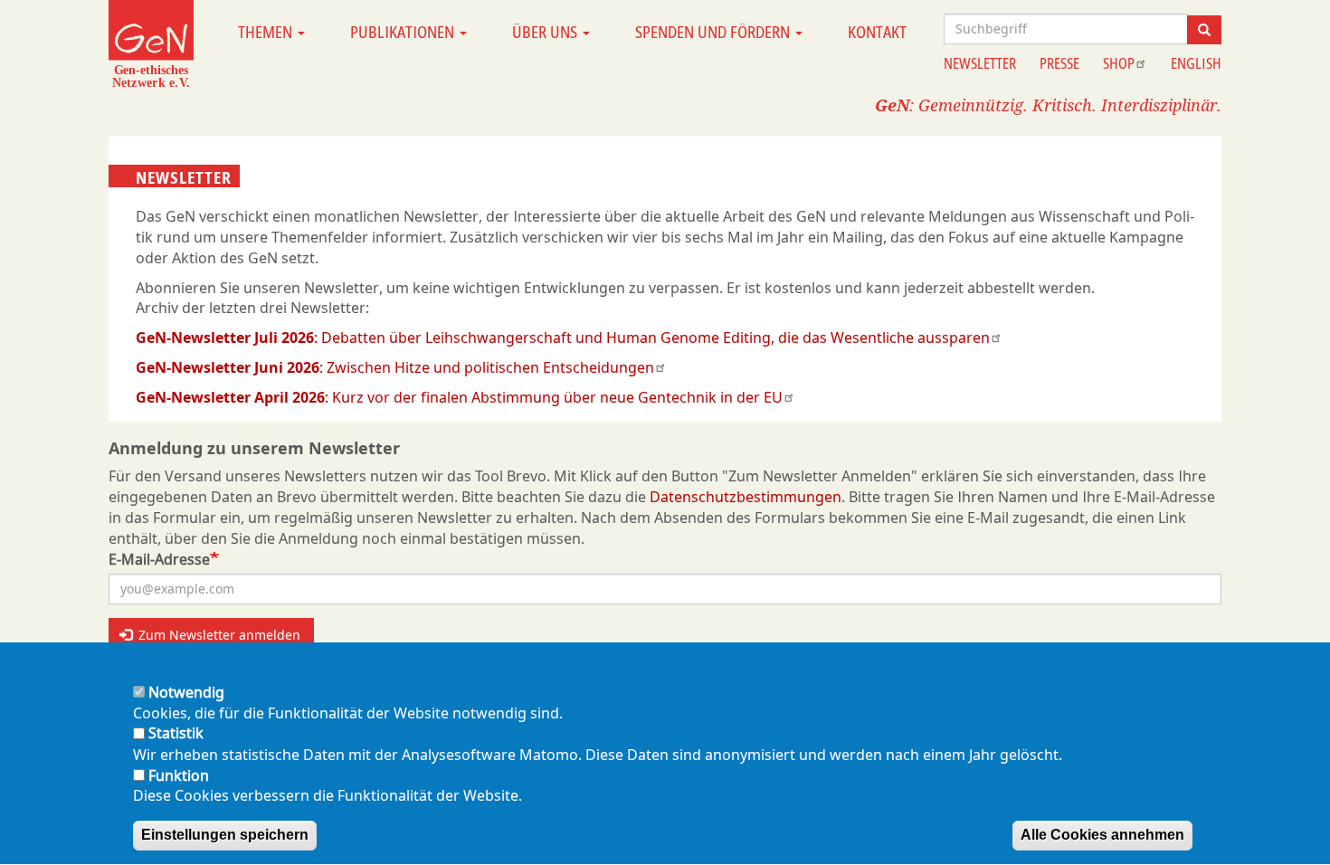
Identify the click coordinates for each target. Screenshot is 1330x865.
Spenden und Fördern (714, 32)
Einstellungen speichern (225, 834)
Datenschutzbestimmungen (745, 497)
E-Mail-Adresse (159, 559)
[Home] (151, 43)
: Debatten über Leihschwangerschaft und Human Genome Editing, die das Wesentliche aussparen (563, 337)
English (1196, 63)
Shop (1119, 63)
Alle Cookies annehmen (1102, 834)
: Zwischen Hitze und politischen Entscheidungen (395, 367)
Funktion (178, 774)
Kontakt (877, 32)
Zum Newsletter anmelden (217, 634)
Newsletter (980, 63)
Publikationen (404, 32)
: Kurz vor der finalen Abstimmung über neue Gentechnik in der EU (459, 397)
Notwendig (186, 692)
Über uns (546, 32)
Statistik (176, 734)
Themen (267, 32)
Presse (1059, 63)
